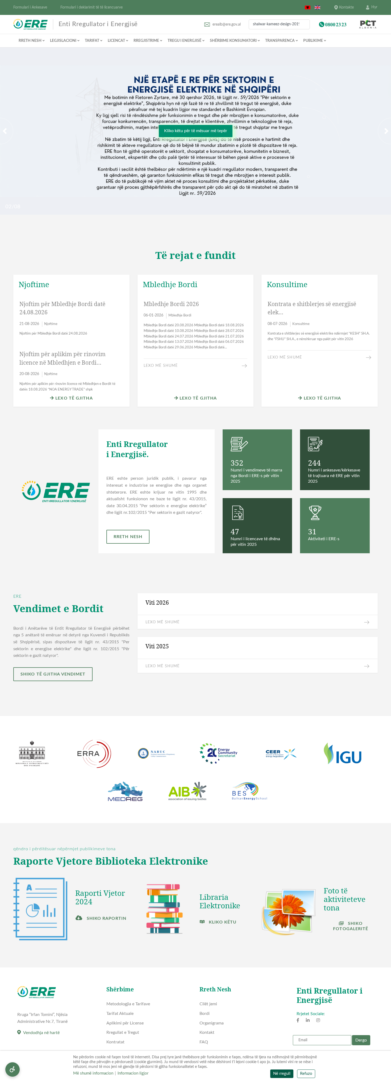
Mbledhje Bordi (179, 315)
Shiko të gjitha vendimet (52, 674)
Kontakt (206, 1032)
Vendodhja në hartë (41, 1033)
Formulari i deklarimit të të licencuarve (91, 7)
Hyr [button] (374, 7)
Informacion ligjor (133, 1073)
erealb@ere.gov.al (227, 24)
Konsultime (301, 324)
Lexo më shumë (161, 366)
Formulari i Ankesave (30, 7)
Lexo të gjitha (73, 398)
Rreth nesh (30, 41)
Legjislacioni (63, 41)
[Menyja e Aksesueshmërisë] (12, 1069)
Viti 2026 (157, 602)
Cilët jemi (208, 1004)
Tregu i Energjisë (184, 41)
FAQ (203, 1042)
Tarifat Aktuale (120, 1013)
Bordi (204, 1013)
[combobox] (279, 24)
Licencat (116, 41)
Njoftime (50, 324)
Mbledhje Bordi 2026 (171, 303)
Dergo (361, 1040)
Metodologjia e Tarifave (128, 1004)
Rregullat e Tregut (122, 1032)
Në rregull (281, 1074)
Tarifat (92, 41)
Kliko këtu (221, 922)
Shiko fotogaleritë (350, 926)
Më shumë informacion (93, 1073)
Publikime (313, 41)
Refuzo (306, 1074)
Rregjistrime (146, 41)
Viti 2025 (157, 646)
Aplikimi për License (125, 1023)
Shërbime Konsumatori (233, 41)
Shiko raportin (105, 918)
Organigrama (211, 1023)
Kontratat (115, 1042)
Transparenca (280, 41)
